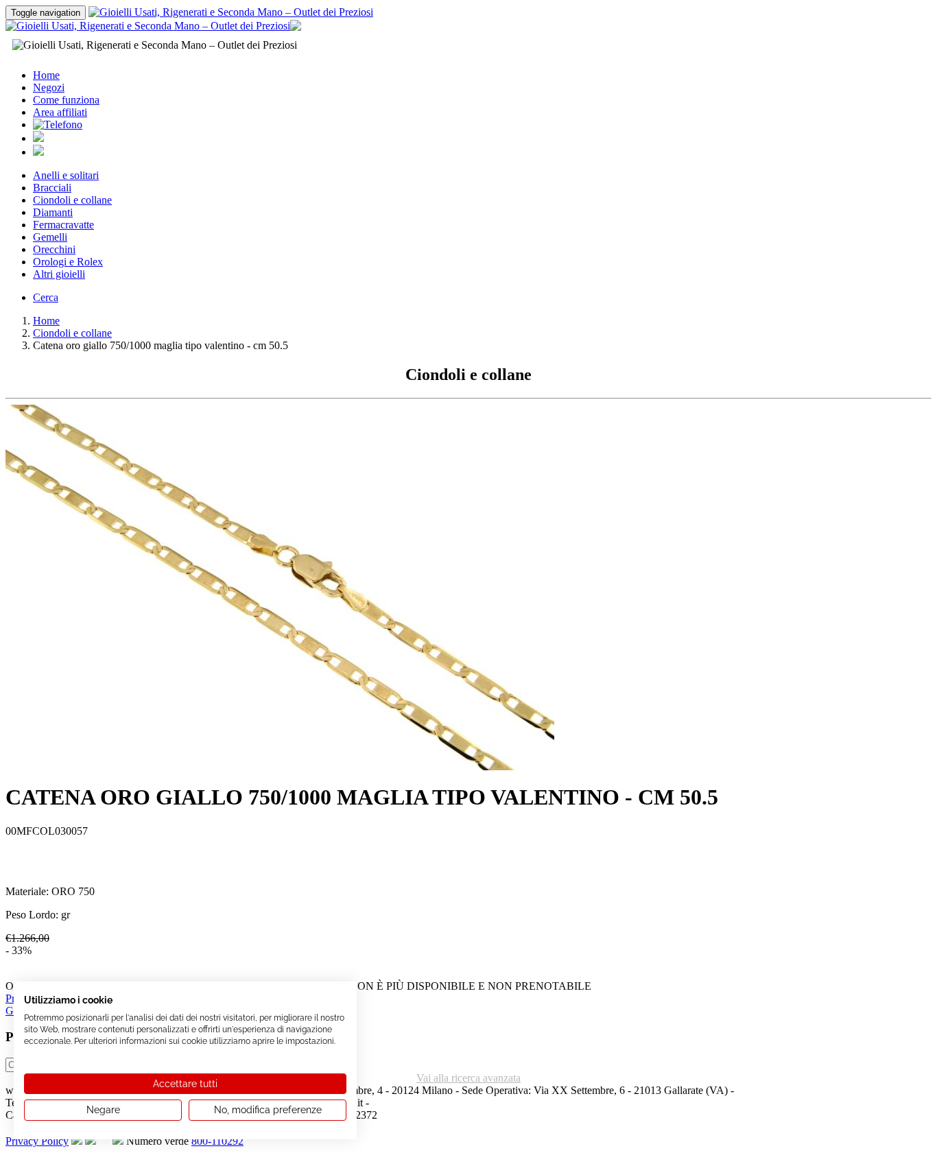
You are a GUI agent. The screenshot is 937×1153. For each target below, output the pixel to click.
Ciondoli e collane (72, 200)
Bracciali (52, 187)
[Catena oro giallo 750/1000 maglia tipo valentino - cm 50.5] (279, 766)
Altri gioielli (59, 274)
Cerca (45, 297)
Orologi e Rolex (68, 262)
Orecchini (54, 249)
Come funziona (66, 100)
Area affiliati (60, 112)
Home (46, 75)
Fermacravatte (63, 224)
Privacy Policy (37, 1141)
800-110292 (217, 1141)
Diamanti (53, 212)
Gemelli (50, 237)
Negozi (48, 87)
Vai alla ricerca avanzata (468, 1078)
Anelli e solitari (66, 175)
